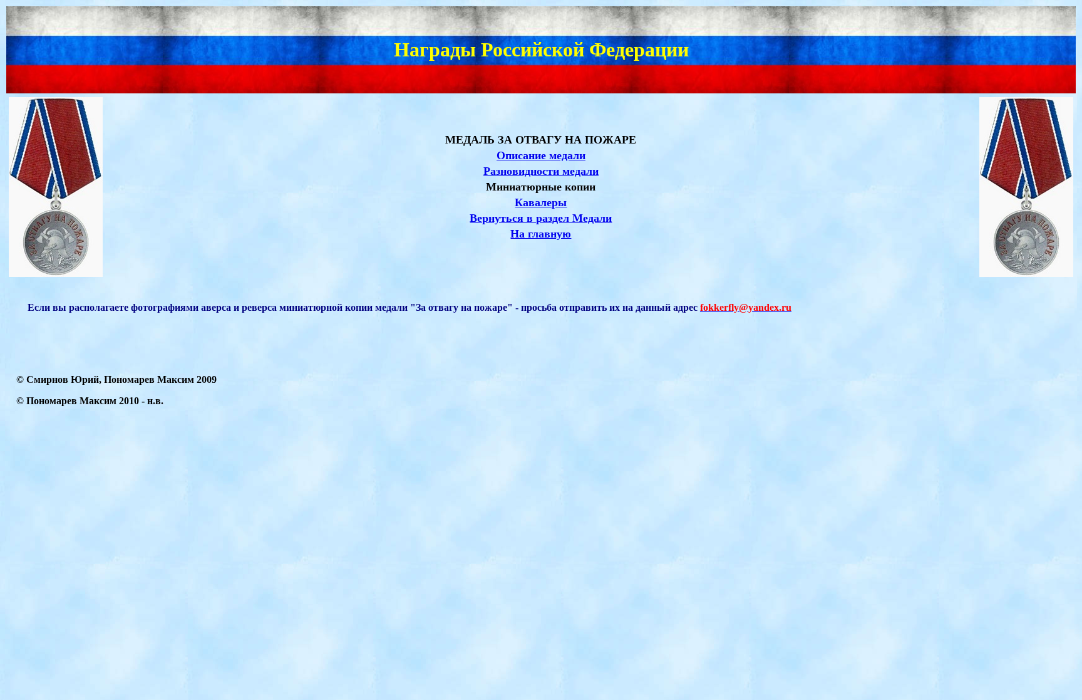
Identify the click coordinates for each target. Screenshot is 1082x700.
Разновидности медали (541, 171)
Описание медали (541, 155)
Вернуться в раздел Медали (541, 218)
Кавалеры (541, 202)
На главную (540, 233)
